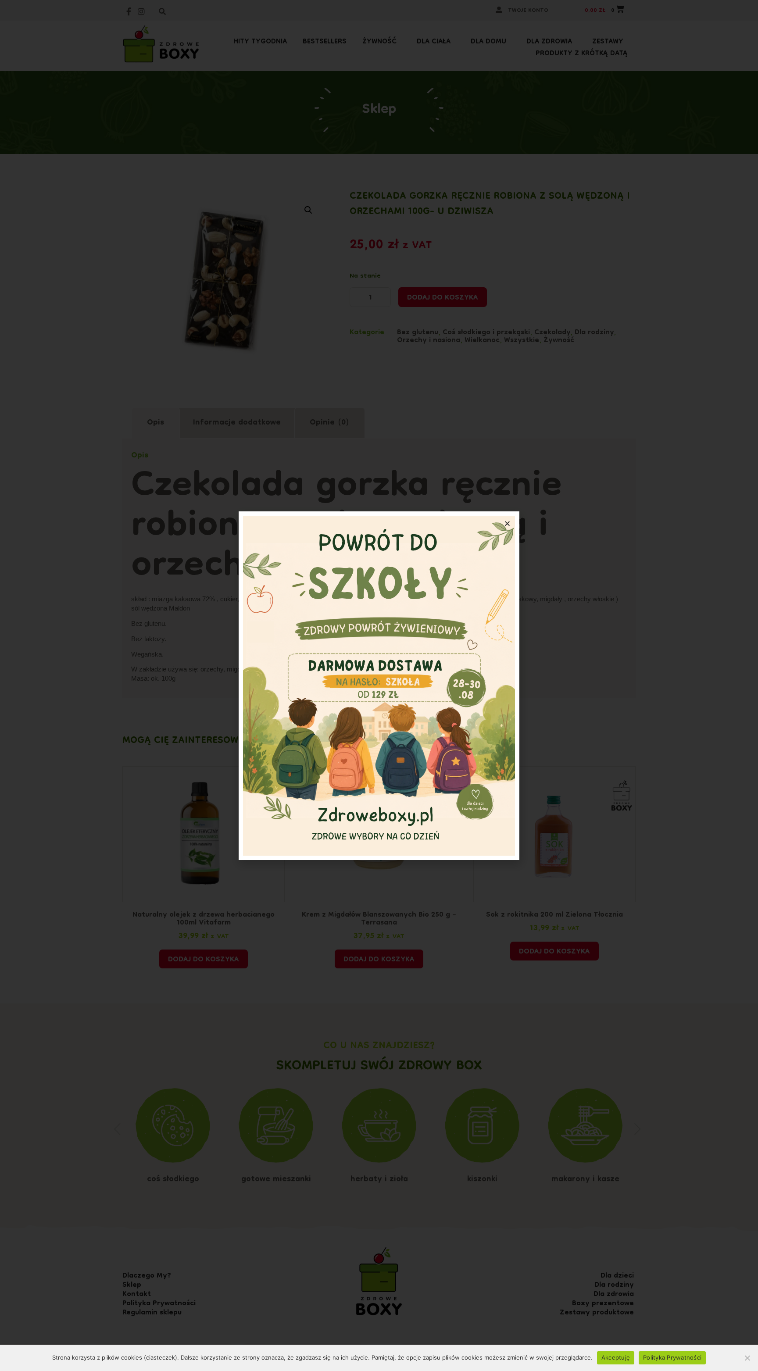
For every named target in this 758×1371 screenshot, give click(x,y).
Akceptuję (615, 1357)
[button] (507, 523)
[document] (379, 685)
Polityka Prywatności (672, 1357)
